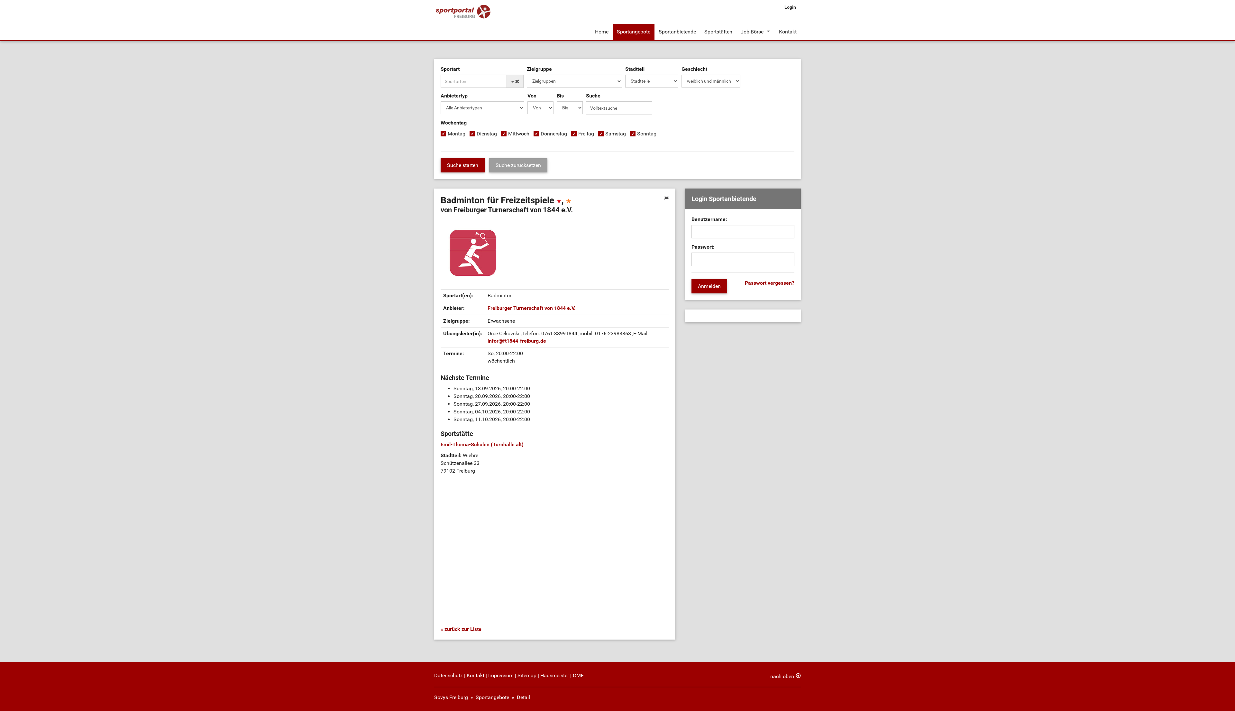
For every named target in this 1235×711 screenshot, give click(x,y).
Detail (523, 697)
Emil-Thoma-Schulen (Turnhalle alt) (482, 444)
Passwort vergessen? (769, 283)
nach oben (782, 676)
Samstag (615, 134)
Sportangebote (633, 32)
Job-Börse (752, 32)
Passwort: (703, 247)
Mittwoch (518, 134)
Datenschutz (448, 675)
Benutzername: (709, 219)
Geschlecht (694, 69)
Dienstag (487, 134)
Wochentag (454, 123)
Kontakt (788, 32)
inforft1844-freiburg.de (517, 341)
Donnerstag (554, 134)
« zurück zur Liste (461, 629)
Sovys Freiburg (451, 697)
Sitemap (526, 675)
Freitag (586, 134)
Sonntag (646, 134)
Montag (456, 134)
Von (531, 96)
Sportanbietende (677, 32)
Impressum (501, 675)
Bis (560, 96)
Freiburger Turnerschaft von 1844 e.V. (532, 308)
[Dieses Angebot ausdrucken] (666, 197)
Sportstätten (718, 32)
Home (601, 32)
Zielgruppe (539, 69)
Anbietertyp (454, 96)
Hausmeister (554, 675)
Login (790, 7)
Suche (593, 96)
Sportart (450, 69)
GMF (578, 675)
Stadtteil (635, 69)
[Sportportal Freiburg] (463, 12)
